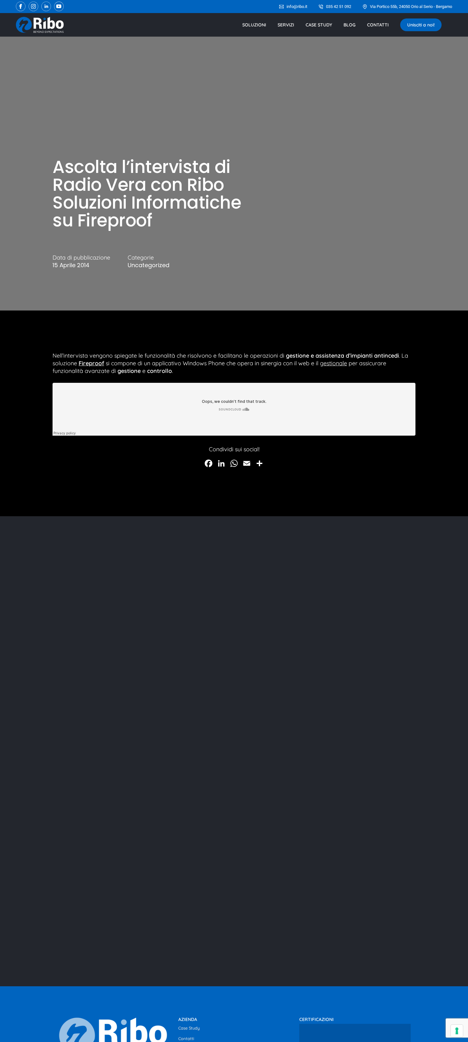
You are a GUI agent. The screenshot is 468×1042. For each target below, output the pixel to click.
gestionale (333, 363)
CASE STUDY (319, 25)
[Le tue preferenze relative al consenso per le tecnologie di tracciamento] (457, 1031)
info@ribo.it (297, 6)
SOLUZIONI (254, 25)
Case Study (189, 1028)
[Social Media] (20, 6)
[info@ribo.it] (281, 6)
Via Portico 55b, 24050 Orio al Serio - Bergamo (411, 6)
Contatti (186, 1038)
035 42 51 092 (338, 6)
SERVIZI (286, 25)
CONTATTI (378, 25)
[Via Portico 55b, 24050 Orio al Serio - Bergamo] (365, 6)
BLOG (350, 25)
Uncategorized (148, 265)
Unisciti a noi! (421, 25)
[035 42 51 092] (321, 6)
